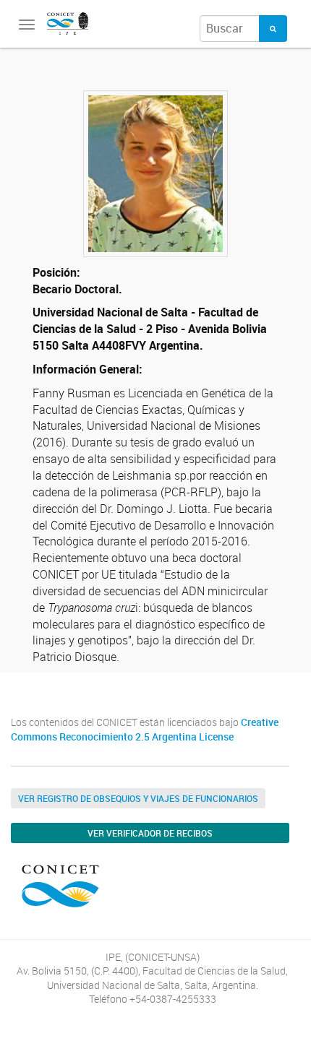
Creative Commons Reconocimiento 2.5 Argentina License (144, 729)
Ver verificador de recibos (150, 833)
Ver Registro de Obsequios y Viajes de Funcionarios (138, 798)
